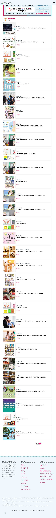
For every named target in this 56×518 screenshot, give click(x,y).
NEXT (37, 443)
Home (22, 465)
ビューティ (24, 477)
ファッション (24, 480)
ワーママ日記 (24, 486)
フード (23, 474)
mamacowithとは (25, 489)
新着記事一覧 (24, 468)
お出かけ (23, 483)
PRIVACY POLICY (45, 471)
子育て (23, 471)
